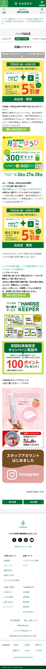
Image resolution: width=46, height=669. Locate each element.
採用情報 (26, 597)
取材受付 (26, 607)
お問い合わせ (8, 602)
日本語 (16, 645)
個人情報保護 (15, 620)
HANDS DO (8, 570)
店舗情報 (42, 5)
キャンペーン (8, 565)
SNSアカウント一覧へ (24, 547)
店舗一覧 (11, 19)
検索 (4, 12)
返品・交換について (31, 620)
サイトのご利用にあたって (23, 630)
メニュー (4, 5)
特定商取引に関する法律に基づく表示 (23, 636)
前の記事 (12, 502)
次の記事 (33, 502)
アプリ (25, 565)
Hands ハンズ (23, 3)
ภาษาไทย (38, 650)
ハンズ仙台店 (27, 19)
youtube (32, 540)
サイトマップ (8, 607)
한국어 (27, 650)
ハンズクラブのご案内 (31, 560)
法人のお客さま (28, 612)
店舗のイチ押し (9, 575)
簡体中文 (38, 645)
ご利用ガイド (8, 592)
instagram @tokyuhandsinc (26, 540)
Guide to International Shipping (23, 657)
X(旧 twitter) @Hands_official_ (20, 540)
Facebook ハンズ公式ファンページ (14, 540)
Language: (6, 645)
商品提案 (26, 602)
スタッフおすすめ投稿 (11, 580)
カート (42, 12)
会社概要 (26, 592)
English (27, 645)
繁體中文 (16, 650)
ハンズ (4, 19)
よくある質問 (8, 597)
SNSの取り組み (23, 625)
